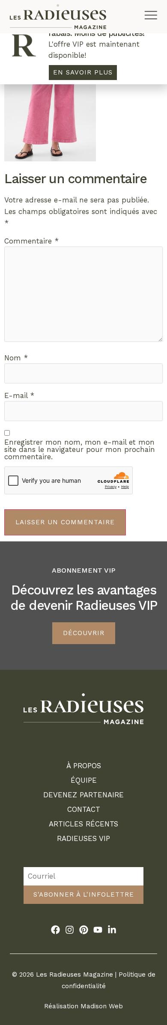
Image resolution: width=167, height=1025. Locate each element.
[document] (83, 512)
